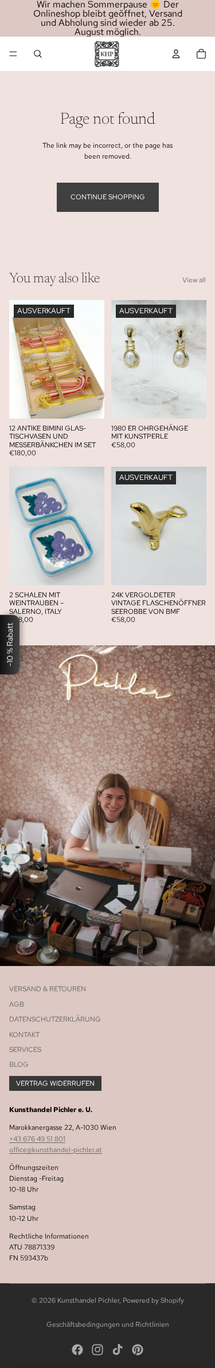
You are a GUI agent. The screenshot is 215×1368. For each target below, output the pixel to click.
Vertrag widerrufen (55, 1083)
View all (194, 280)
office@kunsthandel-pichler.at (55, 1149)
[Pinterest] (137, 1350)
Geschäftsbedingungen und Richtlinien (107, 1324)
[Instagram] (97, 1350)
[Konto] (176, 53)
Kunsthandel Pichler (88, 1300)
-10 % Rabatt (10, 644)
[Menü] (13, 54)
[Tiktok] (117, 1350)
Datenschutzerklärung (55, 1019)
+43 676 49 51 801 (37, 1139)
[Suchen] (37, 53)
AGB (16, 1004)
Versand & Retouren (47, 989)
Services (25, 1049)
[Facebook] (77, 1350)
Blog (19, 1064)
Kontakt (24, 1034)
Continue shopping (108, 197)
